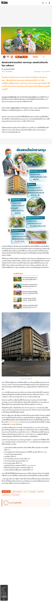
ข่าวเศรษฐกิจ (32, 491)
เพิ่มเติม (4, 593)
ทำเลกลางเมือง (15, 495)
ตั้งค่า (4, 599)
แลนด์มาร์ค (40, 491)
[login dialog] (49, 3)
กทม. (25, 491)
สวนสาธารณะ (5, 495)
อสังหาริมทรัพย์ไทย (17, 491)
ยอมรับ (4, 596)
